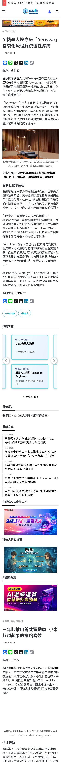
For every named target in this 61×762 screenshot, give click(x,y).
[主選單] (3, 12)
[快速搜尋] (57, 12)
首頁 (6, 31)
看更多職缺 (30, 397)
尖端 (13, 31)
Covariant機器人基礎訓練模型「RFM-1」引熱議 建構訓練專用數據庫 (29, 175)
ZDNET (21, 293)
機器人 (18, 78)
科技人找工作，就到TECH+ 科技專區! (31, 3)
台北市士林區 (23, 369)
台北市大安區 (23, 340)
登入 (22, 415)
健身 (49, 86)
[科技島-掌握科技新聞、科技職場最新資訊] (30, 11)
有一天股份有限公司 (25, 351)
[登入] (49, 13)
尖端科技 (10, 313)
